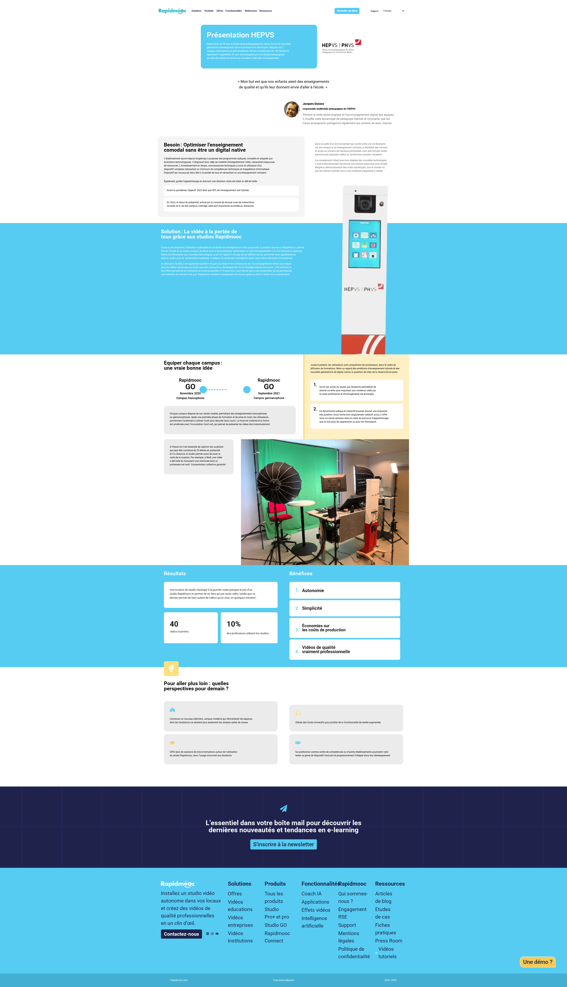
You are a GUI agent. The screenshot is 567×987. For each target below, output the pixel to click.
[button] (538, 962)
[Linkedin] (208, 934)
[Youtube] (217, 934)
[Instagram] (212, 934)
